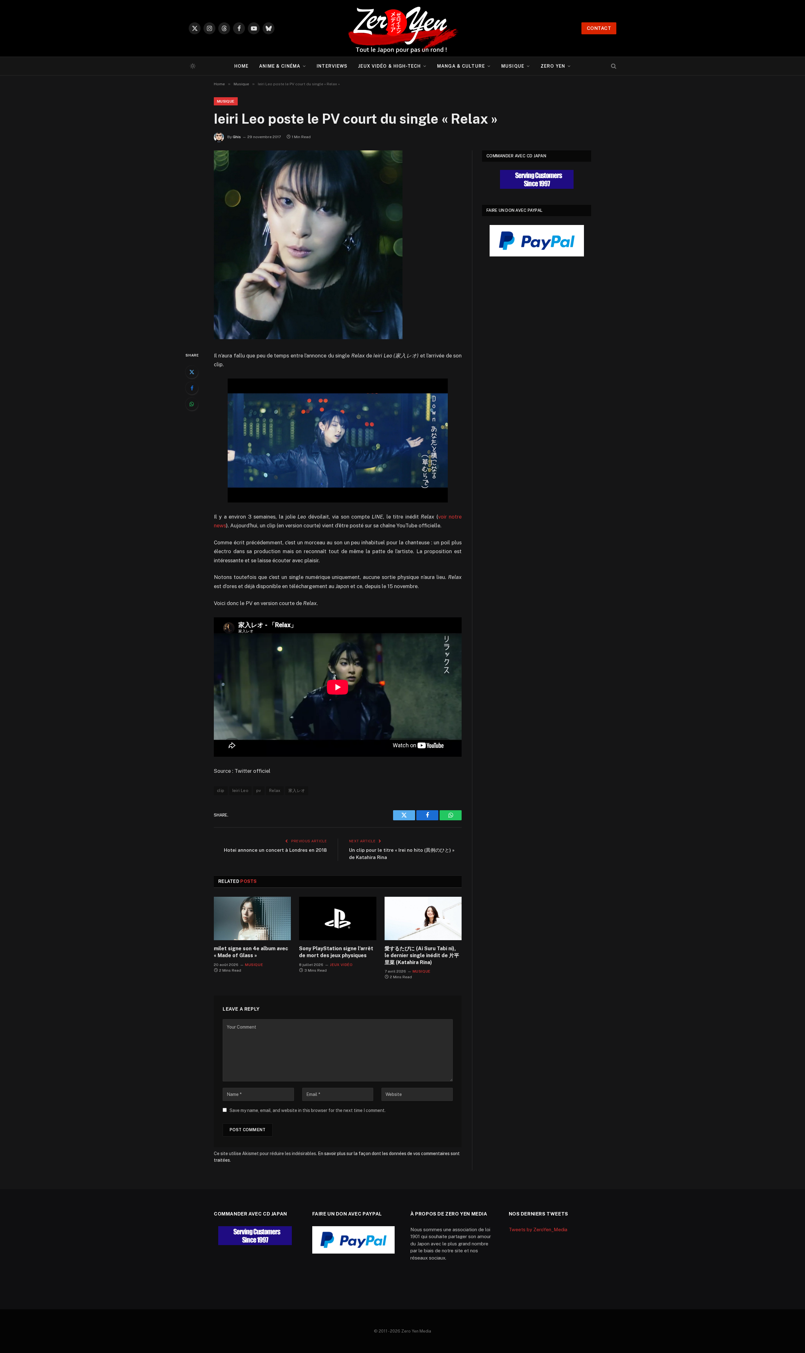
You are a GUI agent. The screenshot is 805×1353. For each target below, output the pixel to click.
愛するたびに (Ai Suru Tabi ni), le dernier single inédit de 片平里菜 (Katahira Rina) (422, 955)
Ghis (237, 137)
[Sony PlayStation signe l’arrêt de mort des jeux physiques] (337, 918)
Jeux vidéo (341, 965)
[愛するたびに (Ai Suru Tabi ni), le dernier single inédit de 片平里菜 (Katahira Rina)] (423, 918)
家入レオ (296, 790)
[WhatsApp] (192, 404)
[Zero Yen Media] (402, 28)
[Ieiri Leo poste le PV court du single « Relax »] (308, 337)
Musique (512, 66)
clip (221, 790)
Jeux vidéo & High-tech (389, 66)
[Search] (613, 66)
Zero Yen (553, 66)
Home (241, 66)
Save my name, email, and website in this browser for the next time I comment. (308, 1110)
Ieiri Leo (240, 790)
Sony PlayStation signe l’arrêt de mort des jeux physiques (336, 952)
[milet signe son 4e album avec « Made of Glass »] (252, 918)
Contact (599, 28)
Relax (274, 790)
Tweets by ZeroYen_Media (538, 1229)
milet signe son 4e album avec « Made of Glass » (251, 952)
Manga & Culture (461, 66)
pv (258, 790)
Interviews (332, 66)
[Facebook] (192, 388)
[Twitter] (192, 372)
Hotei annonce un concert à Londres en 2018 (275, 850)
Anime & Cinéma (279, 66)
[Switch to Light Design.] (192, 66)
